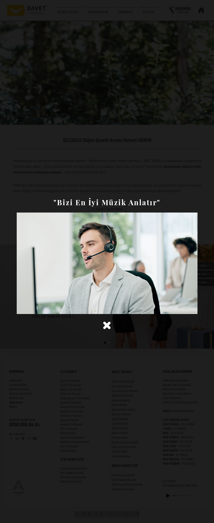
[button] (107, 325)
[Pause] (22, 308)
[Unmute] (29, 308)
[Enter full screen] (192, 308)
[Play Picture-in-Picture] (184, 308)
